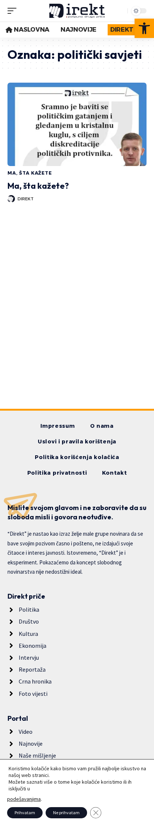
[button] (144, 28)
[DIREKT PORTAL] (77, 11)
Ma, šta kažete (29, 173)
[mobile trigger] (13, 11)
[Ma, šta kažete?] (77, 124)
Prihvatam (25, 812)
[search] (120, 11)
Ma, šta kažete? (38, 186)
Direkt (26, 198)
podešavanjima (24, 799)
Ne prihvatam (66, 812)
